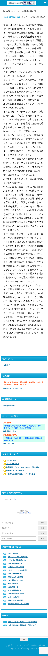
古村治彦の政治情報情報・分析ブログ (22, 625)
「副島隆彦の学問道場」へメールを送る (20, 474)
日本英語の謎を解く (15, 573)
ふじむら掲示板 (14, 597)
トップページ (11, 460)
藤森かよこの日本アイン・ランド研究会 (22, 622)
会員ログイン (8, 365)
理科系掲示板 (13, 584)
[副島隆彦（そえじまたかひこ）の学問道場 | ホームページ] (21, 3)
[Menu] (45, 3)
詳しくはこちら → (10, 431)
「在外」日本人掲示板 (16, 567)
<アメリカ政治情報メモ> (17, 560)
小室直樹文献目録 (14, 590)
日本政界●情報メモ (15, 563)
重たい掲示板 (13, 553)
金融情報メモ (13, 587)
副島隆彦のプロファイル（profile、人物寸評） (23, 467)
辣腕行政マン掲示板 (15, 600)
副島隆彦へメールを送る (15, 470)
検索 (42, 523)
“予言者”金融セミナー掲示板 (18, 604)
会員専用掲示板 (9, 406)
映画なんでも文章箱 (15, 577)
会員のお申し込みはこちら (13, 388)
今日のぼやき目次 (12, 464)
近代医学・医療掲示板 (16, 594)
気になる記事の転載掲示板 (18, 557)
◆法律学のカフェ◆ (15, 580)
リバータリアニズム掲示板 (18, 570)
